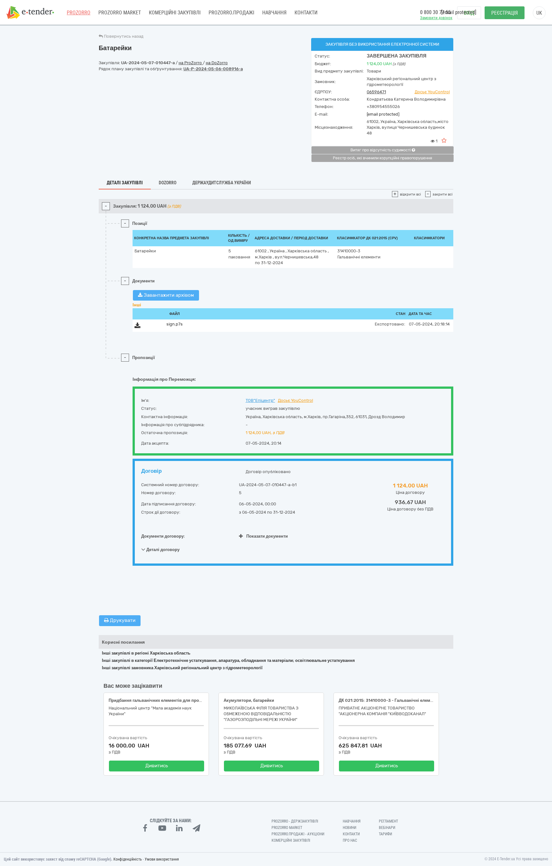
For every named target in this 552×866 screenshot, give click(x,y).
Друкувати (122, 620)
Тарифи (385, 834)
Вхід (469, 13)
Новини (349, 827)
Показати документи (267, 536)
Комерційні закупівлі (175, 13)
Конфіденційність (127, 859)
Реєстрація (504, 13)
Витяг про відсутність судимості (381, 150)
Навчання (274, 13)
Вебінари (387, 827)
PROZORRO (78, 13)
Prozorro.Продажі (231, 13)
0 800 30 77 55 (435, 12)
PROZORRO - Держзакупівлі (295, 821)
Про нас (350, 840)
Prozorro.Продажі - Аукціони (298, 834)
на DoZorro (217, 62)
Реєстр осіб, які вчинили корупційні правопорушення (382, 158)
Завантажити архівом (168, 295)
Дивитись (156, 766)
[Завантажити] (137, 326)
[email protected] (383, 114)
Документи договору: (163, 536)
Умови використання (162, 859)
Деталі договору (162, 549)
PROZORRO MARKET (119, 13)
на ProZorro (191, 62)
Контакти (306, 13)
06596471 (376, 91)
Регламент (388, 821)
